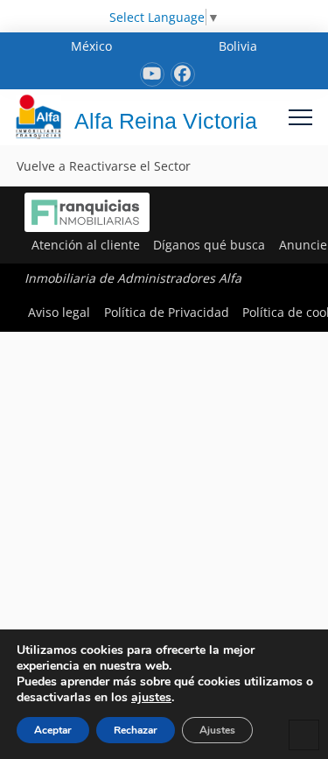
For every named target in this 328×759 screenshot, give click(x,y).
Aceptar (53, 730)
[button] (300, 117)
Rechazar (135, 730)
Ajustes (217, 730)
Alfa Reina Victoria (165, 121)
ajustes (151, 698)
